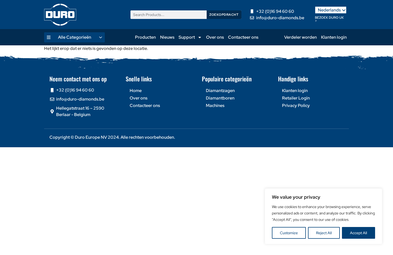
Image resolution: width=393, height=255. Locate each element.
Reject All (324, 232)
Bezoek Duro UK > (329, 19)
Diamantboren (220, 98)
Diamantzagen (220, 90)
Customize (289, 232)
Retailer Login (296, 98)
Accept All (358, 232)
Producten (145, 37)
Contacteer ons (243, 37)
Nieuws (167, 37)
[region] (323, 216)
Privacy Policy (296, 105)
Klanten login (334, 37)
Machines (215, 105)
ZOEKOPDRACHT (223, 15)
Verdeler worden (300, 37)
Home (136, 90)
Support (187, 37)
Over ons (215, 37)
